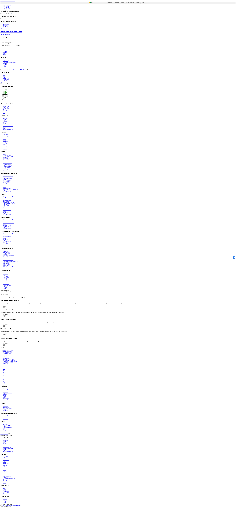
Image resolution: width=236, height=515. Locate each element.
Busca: (2, 45)
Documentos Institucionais (8, 109)
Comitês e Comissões (7, 188)
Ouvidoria (5, 63)
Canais (143, 2)
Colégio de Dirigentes (7, 124)
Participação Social (6, 253)
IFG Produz (5, 281)
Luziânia (4, 145)
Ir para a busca (6, 7)
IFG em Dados (6, 108)
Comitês (4, 123)
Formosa (4, 139)
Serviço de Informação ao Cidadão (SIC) (11, 261)
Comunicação (5, 61)
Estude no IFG (6, 79)
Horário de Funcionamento (8, 129)
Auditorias (5, 254)
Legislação (138, 2)
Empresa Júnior (6, 205)
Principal (4, 388)
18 (3, 381)
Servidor (4, 77)
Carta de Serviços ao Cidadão (8, 266)
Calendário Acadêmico (7, 163)
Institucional (5, 251)
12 (3, 374)
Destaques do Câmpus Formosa (9, 360)
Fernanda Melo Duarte (7, 352)
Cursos (4, 154)
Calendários (5, 273)
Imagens (5, 287)
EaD (4, 275)
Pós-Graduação (6, 183)
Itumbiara (5, 143)
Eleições (4, 127)
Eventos (4, 184)
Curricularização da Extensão (8, 202)
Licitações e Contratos (7, 257)
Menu (1, 82)
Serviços (4, 168)
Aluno (4, 75)
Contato (4, 66)
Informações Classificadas (8, 260)
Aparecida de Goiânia (7, 136)
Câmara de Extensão (7, 210)
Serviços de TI (6, 278)
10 (3, 372)
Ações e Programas (6, 252)
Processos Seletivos (7, 155)
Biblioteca (5, 394)
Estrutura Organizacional (8, 156)
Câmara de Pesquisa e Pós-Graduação (10, 189)
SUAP (4, 65)
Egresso (4, 76)
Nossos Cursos (6, 106)
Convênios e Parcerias (7, 427)
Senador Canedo (6, 146)
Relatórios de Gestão (7, 265)
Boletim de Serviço (6, 264)
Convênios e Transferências (8, 255)
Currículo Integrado (7, 166)
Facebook (5, 499)
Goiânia (4, 140)
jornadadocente (6, 358)
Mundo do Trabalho (7, 285)
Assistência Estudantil (7, 197)
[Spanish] (10, 13)
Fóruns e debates (6, 159)
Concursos (5, 80)
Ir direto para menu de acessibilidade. (7, 1)
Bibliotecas (5, 274)
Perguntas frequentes (7, 59)
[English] (3, 13)
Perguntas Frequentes (7, 169)
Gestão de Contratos (7, 225)
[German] (7, 13)
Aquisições (5, 224)
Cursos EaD (5, 107)
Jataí (4, 144)
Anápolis (4, 135)
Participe (122, 2)
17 (3, 380)
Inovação (5, 279)
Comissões (5, 122)
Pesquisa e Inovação (7, 180)
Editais (4, 162)
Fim (3, 383)
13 (3, 375)
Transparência (5, 64)
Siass (4, 244)
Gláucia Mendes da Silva (8, 350)
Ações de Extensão (6, 201)
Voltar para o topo (4, 434)
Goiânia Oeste (5, 141)
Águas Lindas (5, 134)
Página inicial (9, 69)
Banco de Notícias (6, 111)
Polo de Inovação (6, 181)
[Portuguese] (1, 13)
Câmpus (24, 69)
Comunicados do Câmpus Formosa (10, 361)
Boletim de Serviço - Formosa (9, 364)
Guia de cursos (6, 78)
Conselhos (5, 121)
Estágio (4, 426)
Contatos (4, 128)
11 (3, 373)
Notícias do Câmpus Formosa (8, 359)
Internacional (6, 276)
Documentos (5, 157)
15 (3, 377)
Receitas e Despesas (7, 226)
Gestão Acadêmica (6, 167)
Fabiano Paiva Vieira (7, 353)
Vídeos (4, 288)
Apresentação (5, 118)
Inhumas (4, 142)
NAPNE (4, 395)
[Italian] (8, 13)
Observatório (6, 284)
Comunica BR (116, 2)
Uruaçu (4, 147)
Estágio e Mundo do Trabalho (9, 203)
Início (4, 369)
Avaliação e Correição (7, 267)
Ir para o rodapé (6, 8)
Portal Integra (6, 280)
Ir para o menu (6, 6)
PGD (4, 113)
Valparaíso (5, 149)
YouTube (5, 502)
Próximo (4, 382)
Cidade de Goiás (6, 137)
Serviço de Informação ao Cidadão (9, 62)
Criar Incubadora (6, 204)
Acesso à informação (130, 2)
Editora (5, 282)
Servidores (5, 258)
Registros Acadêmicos (7, 393)
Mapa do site (5, 26)
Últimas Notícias (16, 69)
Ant (3, 370)
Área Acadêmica (6, 407)
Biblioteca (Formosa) (7, 363)
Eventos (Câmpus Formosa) (8, 362)
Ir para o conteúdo (7, 5)
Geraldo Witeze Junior (7, 351)
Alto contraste (5, 25)
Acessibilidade (6, 24)
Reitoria (4, 119)
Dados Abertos (6, 263)
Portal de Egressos (6, 206)
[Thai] (12, 13)
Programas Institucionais (7, 178)
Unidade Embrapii (6, 182)
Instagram (5, 500)
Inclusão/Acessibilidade (7, 165)
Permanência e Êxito (7, 164)
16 (3, 379)
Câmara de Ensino (6, 158)
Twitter (4, 501)
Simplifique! (109, 2)
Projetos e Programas (7, 160)
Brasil (92, 2)
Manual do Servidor (7, 243)
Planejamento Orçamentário (8, 223)
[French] (5, 13)
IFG (21, 69)
